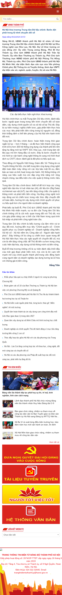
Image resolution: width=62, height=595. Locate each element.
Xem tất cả (54, 442)
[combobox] (31, 535)
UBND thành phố (16, 25)
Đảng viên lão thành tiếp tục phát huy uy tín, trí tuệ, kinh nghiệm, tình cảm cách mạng (27, 394)
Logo (14, 8)
